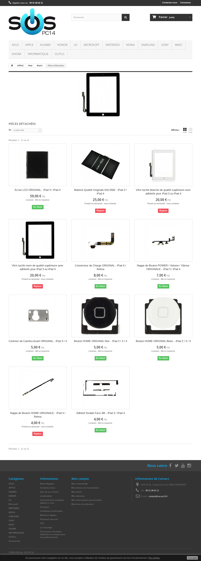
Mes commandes (79, 484)
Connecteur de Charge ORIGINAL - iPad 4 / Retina (100, 267)
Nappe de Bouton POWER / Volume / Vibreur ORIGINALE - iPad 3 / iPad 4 (163, 267)
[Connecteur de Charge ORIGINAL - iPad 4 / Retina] (100, 240)
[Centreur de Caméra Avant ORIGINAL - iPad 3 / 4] (37, 316)
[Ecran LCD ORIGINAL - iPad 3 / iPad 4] (37, 165)
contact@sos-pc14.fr (158, 496)
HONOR (62, 45)
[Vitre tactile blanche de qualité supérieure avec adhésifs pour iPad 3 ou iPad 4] (163, 165)
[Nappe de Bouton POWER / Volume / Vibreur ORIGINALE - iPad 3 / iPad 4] (163, 240)
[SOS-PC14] (38, 22)
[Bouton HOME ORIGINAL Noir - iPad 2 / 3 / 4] (100, 316)
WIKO (178, 45)
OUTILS (59, 54)
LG (75, 45)
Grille (185, 132)
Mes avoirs (76, 492)
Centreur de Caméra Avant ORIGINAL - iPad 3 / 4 (38, 341)
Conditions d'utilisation (51, 511)
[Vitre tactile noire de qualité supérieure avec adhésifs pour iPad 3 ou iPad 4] (37, 240)
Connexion (185, 2)
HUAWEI (45, 45)
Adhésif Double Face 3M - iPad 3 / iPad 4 (100, 413)
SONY (164, 45)
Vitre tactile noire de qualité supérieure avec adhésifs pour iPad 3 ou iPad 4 (37, 267)
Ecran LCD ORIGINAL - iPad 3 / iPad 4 (37, 189)
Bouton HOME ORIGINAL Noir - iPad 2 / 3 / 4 (100, 341)
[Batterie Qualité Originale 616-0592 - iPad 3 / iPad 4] (100, 165)
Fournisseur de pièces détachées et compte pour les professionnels (52, 534)
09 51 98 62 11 (152, 490)
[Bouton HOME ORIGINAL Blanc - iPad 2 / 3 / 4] (163, 316)
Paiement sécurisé (49, 519)
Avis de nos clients (49, 492)
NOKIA (130, 45)
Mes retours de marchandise (85, 488)
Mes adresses (78, 496)
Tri (10, 130)
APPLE (29, 45)
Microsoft (91, 45)
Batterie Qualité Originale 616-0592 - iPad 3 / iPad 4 (100, 191)
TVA (42, 523)
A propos (44, 507)
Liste (190, 132)
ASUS (15, 45)
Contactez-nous (169, 2)
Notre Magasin (47, 484)
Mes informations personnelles (86, 500)
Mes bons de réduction (82, 504)
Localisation (46, 496)
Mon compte (80, 479)
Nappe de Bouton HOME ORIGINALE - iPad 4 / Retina (37, 415)
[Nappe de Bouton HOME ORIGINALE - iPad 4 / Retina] (37, 388)
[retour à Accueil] (12, 66)
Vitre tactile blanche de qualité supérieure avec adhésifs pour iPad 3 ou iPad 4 (163, 191)
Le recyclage (46, 527)
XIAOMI (16, 54)
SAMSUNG (148, 45)
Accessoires (14, 541)
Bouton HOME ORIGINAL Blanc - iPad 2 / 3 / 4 (163, 341)
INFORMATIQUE (38, 54)
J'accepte (192, 558)
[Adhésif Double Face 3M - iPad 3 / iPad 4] (100, 388)
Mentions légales (48, 515)
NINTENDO (113, 45)
